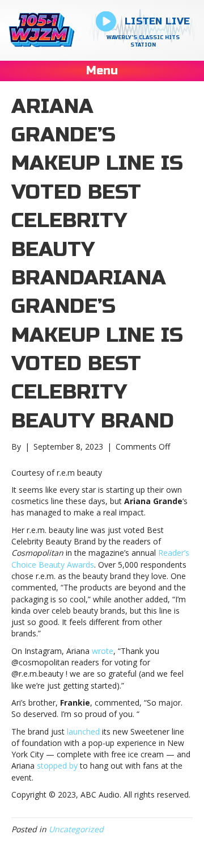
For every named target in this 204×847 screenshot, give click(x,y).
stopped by (57, 765)
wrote (102, 650)
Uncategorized (76, 829)
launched (83, 731)
